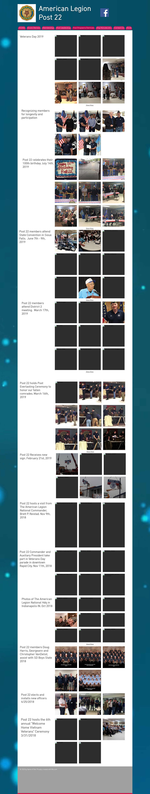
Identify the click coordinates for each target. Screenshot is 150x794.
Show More (89, 105)
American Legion (65, 9)
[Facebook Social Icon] (104, 12)
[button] (66, 46)
